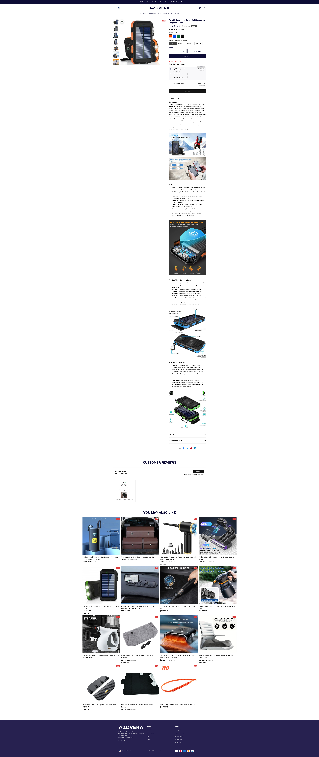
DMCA (148, 739)
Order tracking (150, 733)
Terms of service (179, 733)
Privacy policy (178, 730)
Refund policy (178, 742)
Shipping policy (179, 736)
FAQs (148, 736)
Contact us (149, 730)
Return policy (178, 739)
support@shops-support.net (125, 737)
